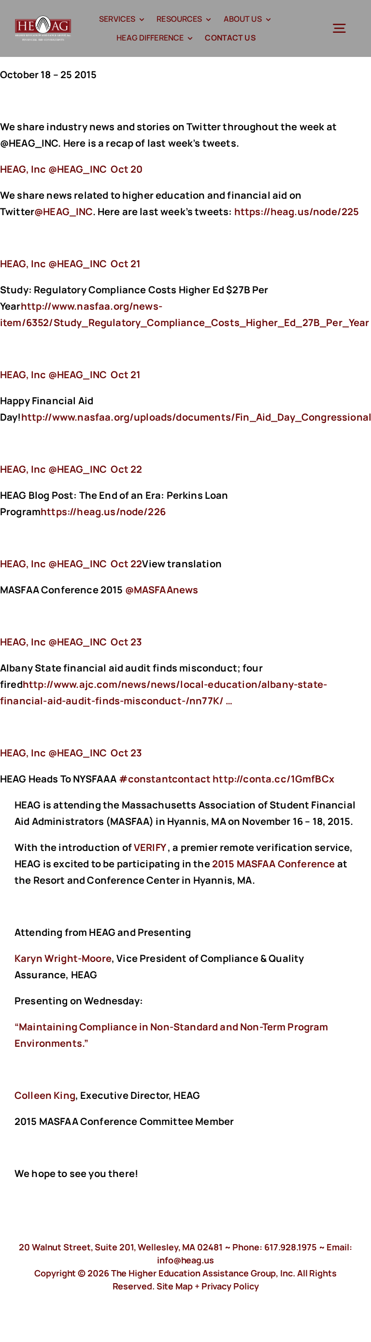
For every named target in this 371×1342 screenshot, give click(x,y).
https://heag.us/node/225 (297, 211)
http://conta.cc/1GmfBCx (274, 778)
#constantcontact (165, 778)
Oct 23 (126, 641)
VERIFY (150, 847)
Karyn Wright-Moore (63, 958)
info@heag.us (185, 1260)
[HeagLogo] (43, 20)
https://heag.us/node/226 (104, 511)
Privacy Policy (230, 1286)
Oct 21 (126, 263)
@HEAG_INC (63, 211)
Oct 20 (127, 169)
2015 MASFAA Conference (273, 863)
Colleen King (44, 1095)
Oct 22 (126, 469)
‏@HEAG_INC (54, 169)
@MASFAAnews (162, 589)
